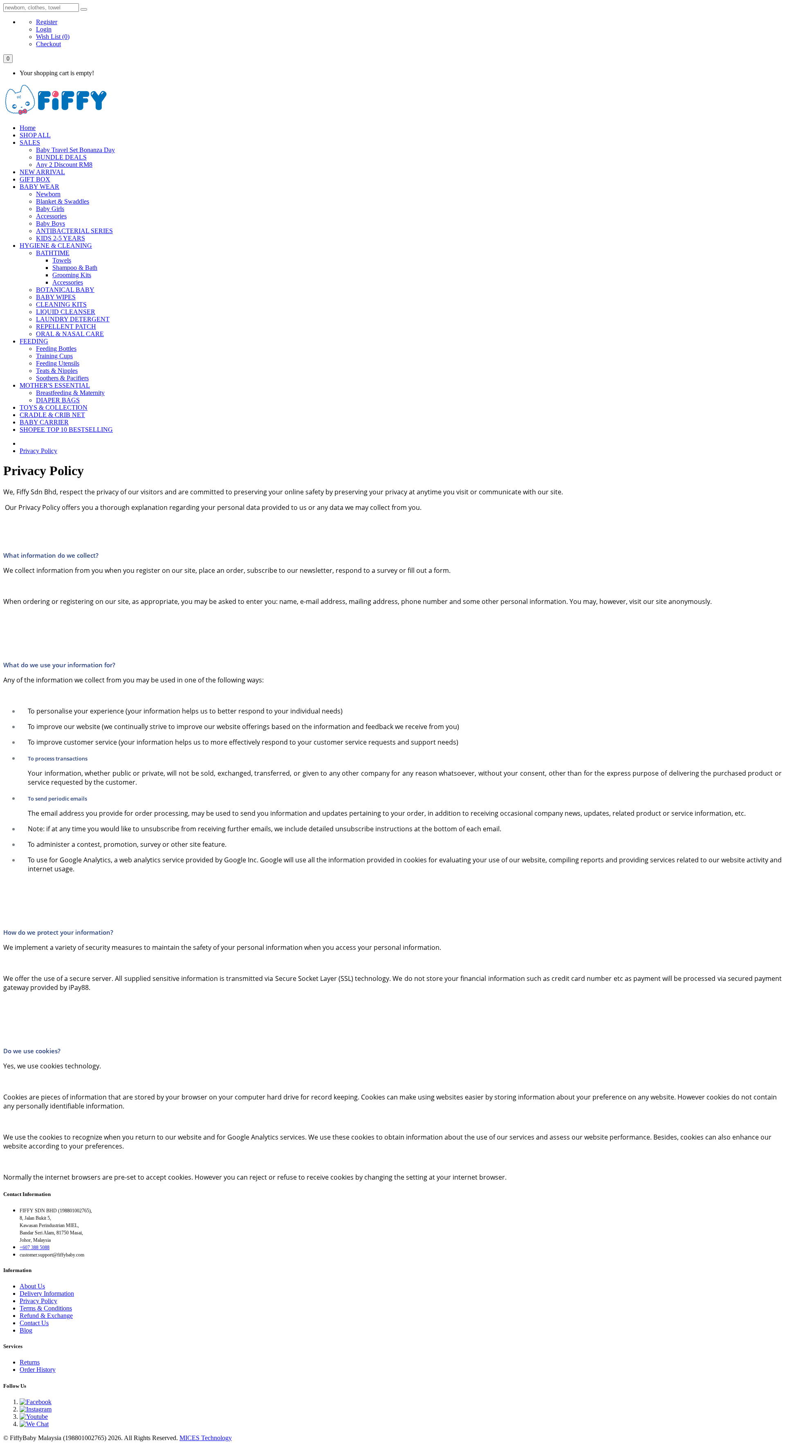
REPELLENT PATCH (66, 326)
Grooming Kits (71, 274)
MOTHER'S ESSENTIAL (55, 385)
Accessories (51, 216)
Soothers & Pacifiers (62, 378)
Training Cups (54, 355)
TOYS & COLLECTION (53, 407)
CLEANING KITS (61, 304)
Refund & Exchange (46, 1315)
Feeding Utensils (57, 363)
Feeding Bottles (56, 348)
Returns (30, 1362)
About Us (32, 1286)
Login (44, 29)
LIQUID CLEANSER (65, 311)
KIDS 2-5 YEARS (60, 238)
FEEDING (34, 341)
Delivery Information (47, 1293)
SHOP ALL (35, 135)
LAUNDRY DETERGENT (73, 319)
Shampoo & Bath (74, 267)
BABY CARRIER (44, 422)
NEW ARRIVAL (42, 171)
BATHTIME (53, 252)
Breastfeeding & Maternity (70, 392)
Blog (26, 1330)
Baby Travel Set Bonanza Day (75, 149)
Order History (38, 1369)
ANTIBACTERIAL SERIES (74, 230)
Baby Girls (50, 208)
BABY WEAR (39, 186)
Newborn (48, 194)
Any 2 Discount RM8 (64, 164)
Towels (61, 260)
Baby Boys (50, 223)
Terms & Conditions (46, 1308)
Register (46, 21)
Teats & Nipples (57, 370)
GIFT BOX (35, 179)
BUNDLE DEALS (61, 157)
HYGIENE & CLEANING (56, 245)
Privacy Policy (38, 450)
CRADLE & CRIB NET (52, 414)
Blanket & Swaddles (62, 201)
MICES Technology (205, 1437)
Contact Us (34, 1322)
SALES (30, 142)
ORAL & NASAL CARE (70, 333)
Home (28, 127)
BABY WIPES (56, 297)
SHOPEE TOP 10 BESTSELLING (66, 429)
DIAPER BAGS (58, 400)
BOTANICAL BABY (65, 289)
